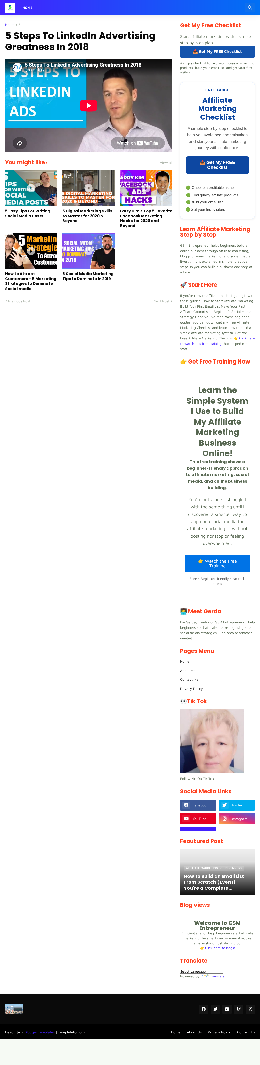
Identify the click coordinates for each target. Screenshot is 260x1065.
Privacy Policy (191, 688)
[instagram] (250, 1009)
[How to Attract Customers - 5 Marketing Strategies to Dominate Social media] (31, 251)
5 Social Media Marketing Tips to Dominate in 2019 (88, 276)
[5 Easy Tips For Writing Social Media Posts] (31, 188)
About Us (194, 1032)
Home (27, 7)
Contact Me (189, 679)
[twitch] (238, 1009)
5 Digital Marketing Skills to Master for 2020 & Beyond (87, 215)
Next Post (161, 301)
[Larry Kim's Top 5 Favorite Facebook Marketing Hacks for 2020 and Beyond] (146, 188)
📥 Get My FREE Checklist (217, 51)
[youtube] (227, 1009)
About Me (188, 670)
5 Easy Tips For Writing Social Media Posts (27, 213)
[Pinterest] (198, 829)
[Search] (250, 7)
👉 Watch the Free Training (217, 563)
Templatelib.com (71, 1032)
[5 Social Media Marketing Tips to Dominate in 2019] (88, 251)
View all (166, 162)
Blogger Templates (40, 1032)
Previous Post (19, 301)
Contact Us (246, 1032)
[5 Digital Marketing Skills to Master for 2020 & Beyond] (88, 188)
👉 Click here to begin (217, 948)
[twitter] (215, 1009)
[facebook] (203, 1009)
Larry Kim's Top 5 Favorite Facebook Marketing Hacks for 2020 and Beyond (146, 218)
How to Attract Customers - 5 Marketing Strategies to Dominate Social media (30, 281)
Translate (217, 976)
